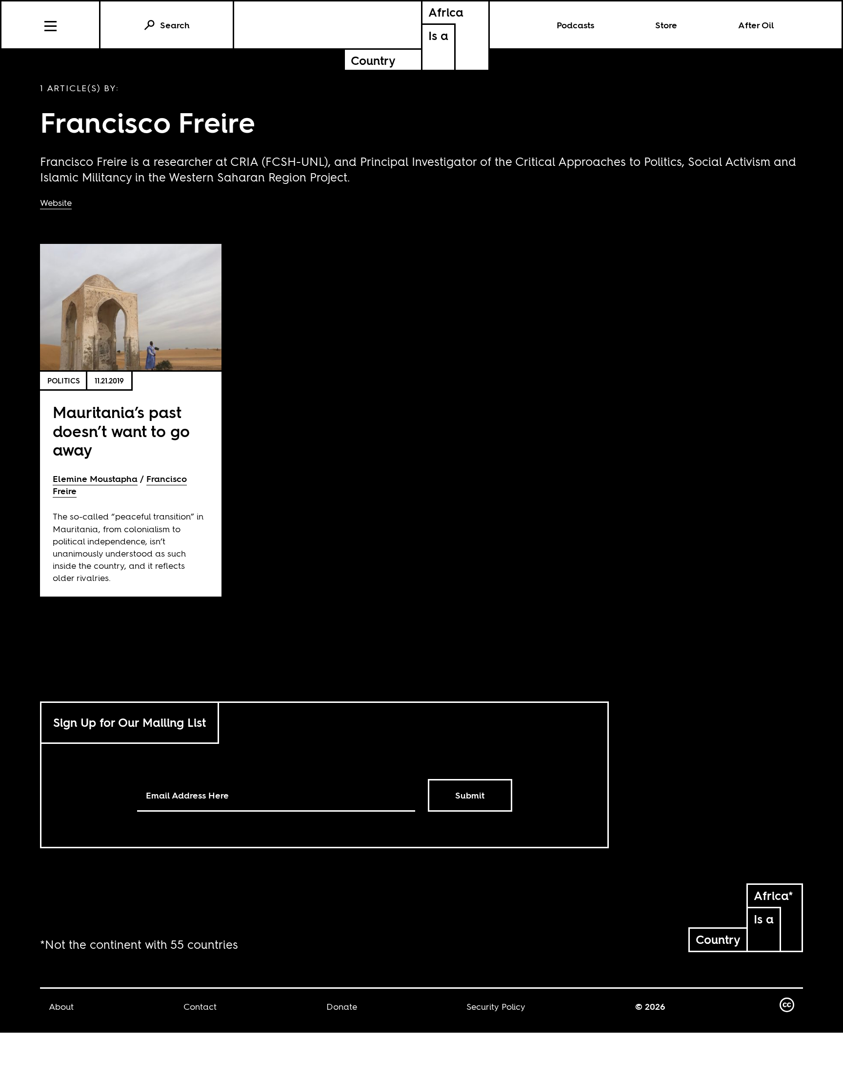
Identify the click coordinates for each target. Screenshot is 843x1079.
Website (56, 203)
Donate (341, 1006)
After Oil (756, 25)
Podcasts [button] (575, 25)
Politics (63, 381)
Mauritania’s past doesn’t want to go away (121, 431)
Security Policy (495, 1006)
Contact (200, 1006)
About (61, 1006)
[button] (50, 24)
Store (666, 25)
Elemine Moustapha (95, 479)
